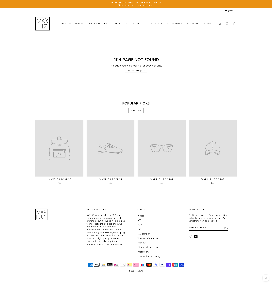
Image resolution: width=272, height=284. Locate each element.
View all (136, 110)
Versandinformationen (149, 238)
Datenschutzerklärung (149, 256)
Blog (207, 23)
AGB (140, 224)
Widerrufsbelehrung (148, 247)
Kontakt (156, 23)
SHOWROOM (139, 23)
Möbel (79, 23)
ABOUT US (121, 23)
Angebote (193, 23)
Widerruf (142, 242)
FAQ (140, 229)
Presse (141, 216)
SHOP (65, 23)
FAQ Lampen (144, 234)
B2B (139, 220)
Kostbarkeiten (98, 23)
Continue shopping (136, 70)
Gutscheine (174, 23)
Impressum (143, 252)
